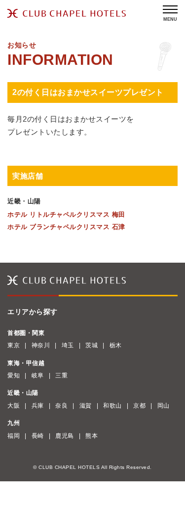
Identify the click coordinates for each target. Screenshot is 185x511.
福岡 (13, 435)
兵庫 (38, 405)
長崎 (38, 435)
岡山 (163, 405)
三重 (61, 375)
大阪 (13, 405)
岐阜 (38, 375)
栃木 (116, 345)
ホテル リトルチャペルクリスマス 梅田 (66, 214)
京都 (139, 405)
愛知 (13, 375)
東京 (13, 345)
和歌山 (112, 405)
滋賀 (85, 405)
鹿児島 (64, 435)
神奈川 (41, 345)
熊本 (91, 435)
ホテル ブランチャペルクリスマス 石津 (66, 227)
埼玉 (68, 345)
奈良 (61, 405)
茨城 (91, 345)
